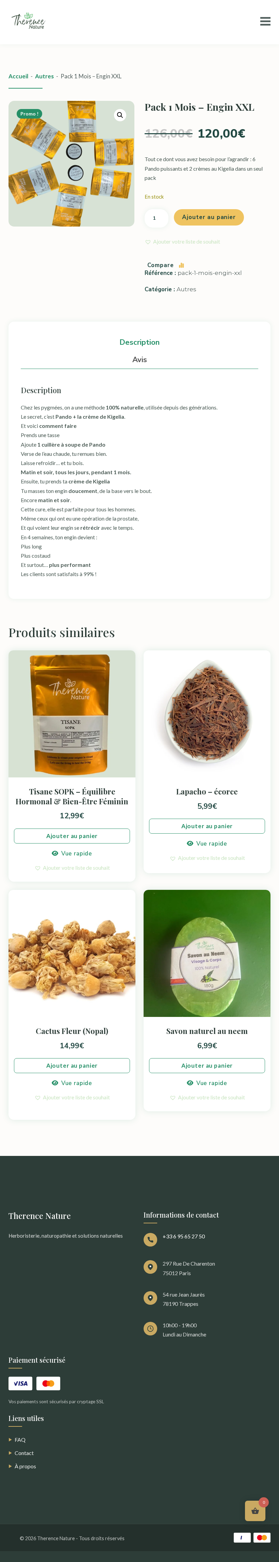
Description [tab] (139, 342)
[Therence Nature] (30, 22)
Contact (21, 1453)
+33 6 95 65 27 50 (184, 1236)
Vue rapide (77, 853)
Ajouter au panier (208, 217)
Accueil (18, 76)
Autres (44, 76)
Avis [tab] (139, 360)
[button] (120, 115)
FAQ (17, 1439)
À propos (22, 1466)
